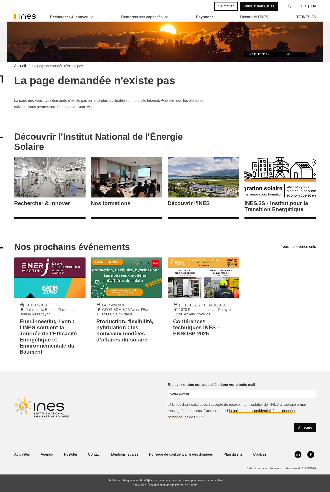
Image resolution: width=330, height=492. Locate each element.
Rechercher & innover (69, 17)
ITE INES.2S (305, 17)
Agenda (47, 454)
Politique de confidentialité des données (181, 454)
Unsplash (297, 54)
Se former (226, 6)
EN (313, 6)
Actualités (22, 454)
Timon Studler (278, 54)
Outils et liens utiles (258, 6)
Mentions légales (124, 454)
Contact (94, 454)
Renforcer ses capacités (142, 17)
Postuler (70, 454)
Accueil (20, 66)
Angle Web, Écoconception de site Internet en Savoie (165, 485)
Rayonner (204, 17)
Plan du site (233, 454)
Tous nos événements (298, 246)
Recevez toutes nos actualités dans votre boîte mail (211, 385)
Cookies (259, 454)
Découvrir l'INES (254, 17)
